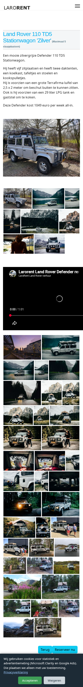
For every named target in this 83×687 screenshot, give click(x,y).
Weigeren (54, 680)
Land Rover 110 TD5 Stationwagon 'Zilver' (27, 37)
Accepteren (30, 680)
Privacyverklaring (16, 672)
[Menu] (77, 6)
